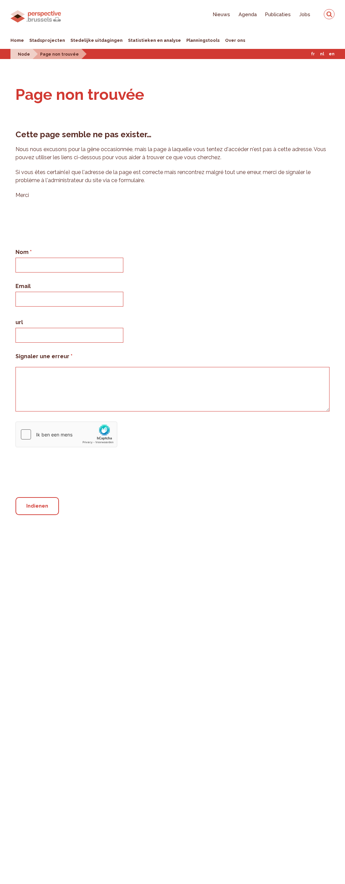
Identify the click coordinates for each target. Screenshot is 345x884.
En (332, 54)
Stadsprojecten (47, 40)
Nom (22, 252)
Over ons (235, 40)
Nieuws (221, 14)
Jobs (304, 14)
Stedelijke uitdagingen (96, 40)
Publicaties (278, 14)
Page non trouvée (59, 54)
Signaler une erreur (43, 356)
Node (24, 54)
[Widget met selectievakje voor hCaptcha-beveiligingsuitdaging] (66, 434)
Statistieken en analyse (154, 40)
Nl (322, 54)
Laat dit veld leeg (39, 453)
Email (23, 286)
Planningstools (203, 40)
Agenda (248, 14)
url (19, 322)
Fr (313, 54)
